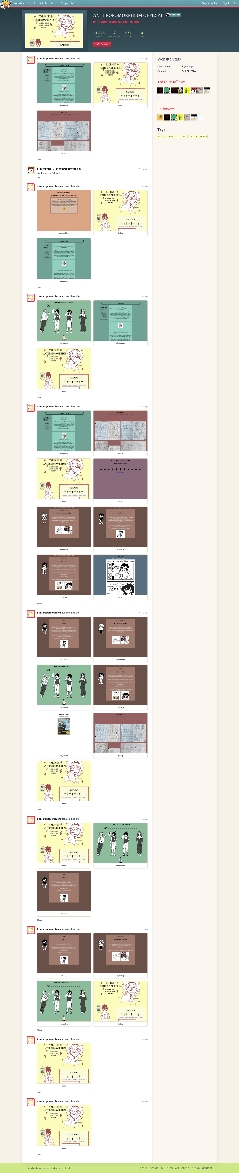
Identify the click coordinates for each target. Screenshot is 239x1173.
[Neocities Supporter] (174, 15)
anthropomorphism (50, 58)
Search (31, 3)
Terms (196, 1168)
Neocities (31, 1167)
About (143, 1168)
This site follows (171, 82)
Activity (43, 3)
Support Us (67, 3)
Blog (170, 1168)
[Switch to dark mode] (235, 3)
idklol (161, 136)
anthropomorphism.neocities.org (116, 22)
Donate (154, 1168)
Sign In (226, 3)
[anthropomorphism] (30, 59)
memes (203, 136)
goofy (184, 136)
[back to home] (6, 4)
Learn (54, 3)
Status (185, 1168)
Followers (166, 109)
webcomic (172, 136)
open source (44, 1167)
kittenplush (45, 168)
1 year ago (143, 58)
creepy (193, 136)
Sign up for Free (210, 3)
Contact (207, 1168)
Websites (19, 3)
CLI (162, 1168)
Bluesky (68, 1167)
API (177, 1168)
